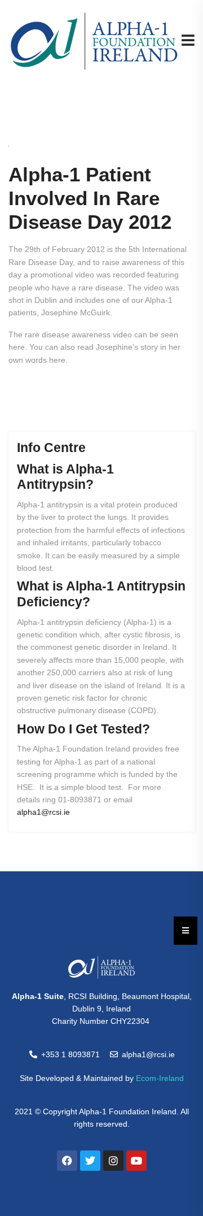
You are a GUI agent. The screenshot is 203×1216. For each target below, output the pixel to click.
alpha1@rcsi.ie (43, 812)
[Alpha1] (94, 40)
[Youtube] (136, 1160)
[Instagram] (113, 1160)
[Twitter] (90, 1160)
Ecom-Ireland (160, 1078)
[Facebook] (67, 1160)
